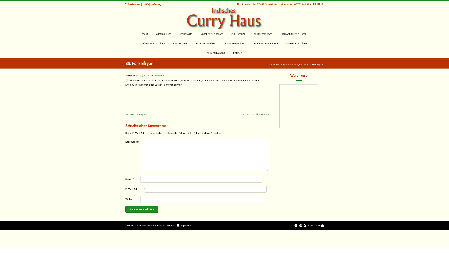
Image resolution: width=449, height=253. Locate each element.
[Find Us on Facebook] (314, 4)
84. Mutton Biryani (136, 114)
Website (130, 199)
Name (129, 179)
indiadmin (159, 75)
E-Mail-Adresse (135, 189)
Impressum (186, 226)
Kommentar (133, 141)
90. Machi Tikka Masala (256, 114)
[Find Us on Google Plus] (318, 4)
